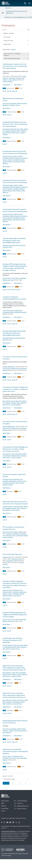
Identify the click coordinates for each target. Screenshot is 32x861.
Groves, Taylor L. (7, 756)
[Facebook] (2, 822)
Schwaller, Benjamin (19, 160)
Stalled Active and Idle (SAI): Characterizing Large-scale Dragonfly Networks (15, 751)
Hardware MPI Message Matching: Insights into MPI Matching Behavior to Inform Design (15, 615)
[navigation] (16, 779)
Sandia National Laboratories (8, 831)
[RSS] (19, 822)
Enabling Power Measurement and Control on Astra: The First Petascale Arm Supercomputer (15, 124)
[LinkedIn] (14, 822)
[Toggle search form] (25, 3)
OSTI (8, 91)
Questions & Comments (8, 818)
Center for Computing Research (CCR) (18, 17)
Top (27, 859)
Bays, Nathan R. (13, 80)
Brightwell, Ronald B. (20, 312)
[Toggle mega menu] (29, 3)
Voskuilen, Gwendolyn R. (9, 481)
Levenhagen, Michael (14, 78)
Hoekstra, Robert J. (8, 485)
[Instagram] (5, 822)
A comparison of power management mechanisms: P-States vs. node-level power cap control (15, 389)
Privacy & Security (21, 818)
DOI (4, 91)
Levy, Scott (11, 280)
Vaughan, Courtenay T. (21, 158)
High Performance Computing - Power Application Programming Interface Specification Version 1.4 (14, 695)
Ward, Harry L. (16, 132)
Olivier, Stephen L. (22, 131)
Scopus (13, 91)
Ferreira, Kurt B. (7, 278)
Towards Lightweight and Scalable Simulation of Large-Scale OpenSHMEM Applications (14, 240)
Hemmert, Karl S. (7, 247)
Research (8, 8)
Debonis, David (16, 700)
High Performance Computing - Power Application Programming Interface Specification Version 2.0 (14, 668)
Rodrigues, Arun (18, 479)
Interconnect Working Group (12, 554)
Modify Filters (9, 44)
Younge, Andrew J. (8, 81)
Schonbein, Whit (14, 368)
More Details (18, 84)
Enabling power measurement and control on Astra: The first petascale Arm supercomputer (15, 66)
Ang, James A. (17, 595)
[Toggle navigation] (2, 12)
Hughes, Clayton (18, 156)
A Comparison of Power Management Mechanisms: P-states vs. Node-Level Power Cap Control (15, 449)
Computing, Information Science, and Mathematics (16, 12)
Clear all (13, 49)
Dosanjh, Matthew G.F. (16, 310)
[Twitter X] (16, 822)
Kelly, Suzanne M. (7, 702)
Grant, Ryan (6, 103)
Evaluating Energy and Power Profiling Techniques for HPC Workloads (12, 640)
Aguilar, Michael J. (7, 161)
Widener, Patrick (15, 105)
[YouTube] (8, 822)
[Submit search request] (28, 29)
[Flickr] (11, 822)
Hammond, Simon (15, 129)
